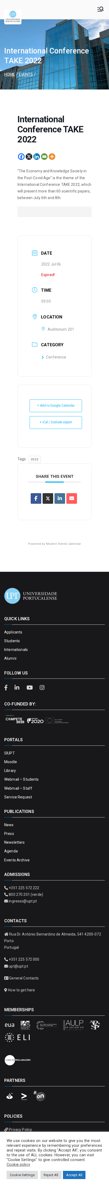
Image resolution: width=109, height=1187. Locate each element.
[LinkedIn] (18, 688)
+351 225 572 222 (24, 888)
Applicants (13, 632)
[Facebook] (21, 156)
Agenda (11, 851)
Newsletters (14, 842)
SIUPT (9, 753)
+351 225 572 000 (24, 959)
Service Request (18, 797)
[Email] (44, 156)
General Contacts (24, 978)
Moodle (10, 762)
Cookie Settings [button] (22, 1175)
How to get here (21, 990)
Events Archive (17, 860)
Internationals (16, 650)
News (9, 825)
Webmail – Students (21, 779)
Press (9, 833)
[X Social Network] (48, 498)
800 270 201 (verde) (26, 894)
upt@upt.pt (18, 966)
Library (10, 770)
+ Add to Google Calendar (56, 405)
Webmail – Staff (18, 788)
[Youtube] (30, 688)
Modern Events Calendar (63, 544)
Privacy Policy (20, 1129)
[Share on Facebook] (36, 498)
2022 (35, 459)
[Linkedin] (36, 156)
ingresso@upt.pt (23, 901)
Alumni (10, 658)
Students (12, 641)
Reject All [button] (51, 1175)
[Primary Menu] (100, 9)
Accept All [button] (74, 1175)
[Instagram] (42, 688)
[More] (52, 156)
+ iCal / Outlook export (56, 422)
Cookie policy (18, 1164)
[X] (29, 156)
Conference (56, 357)
